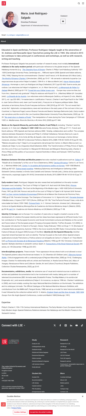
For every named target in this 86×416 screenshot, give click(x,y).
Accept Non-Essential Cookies (41, 412)
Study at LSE (36, 343)
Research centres (65, 361)
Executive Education (38, 355)
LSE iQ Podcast (65, 355)
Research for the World (67, 349)
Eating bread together (24, 169)
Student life (35, 377)
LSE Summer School (38, 364)
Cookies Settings (65, 377)
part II (11, 209)
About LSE (63, 380)
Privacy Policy (16, 408)
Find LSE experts (65, 358)
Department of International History (35, 26)
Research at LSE (65, 343)
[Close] (82, 396)
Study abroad (36, 367)
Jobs (61, 386)
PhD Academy (36, 389)
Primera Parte (34, 203)
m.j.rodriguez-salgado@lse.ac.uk (18, 35)
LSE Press (63, 352)
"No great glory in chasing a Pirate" (17, 117)
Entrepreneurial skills (38, 391)
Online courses (36, 358)
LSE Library (35, 383)
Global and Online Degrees (40, 352)
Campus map (64, 389)
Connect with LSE (12, 325)
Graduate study (36, 349)
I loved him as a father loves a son (41, 90)
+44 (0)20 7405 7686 (8, 380)
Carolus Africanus (61, 163)
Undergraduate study (38, 346)
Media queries (64, 383)
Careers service (36, 386)
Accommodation (37, 380)
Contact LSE (64, 391)
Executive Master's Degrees (40, 361)
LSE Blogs (63, 346)
